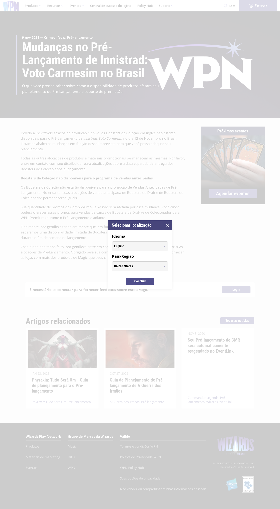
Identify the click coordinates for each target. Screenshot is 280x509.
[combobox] (136, 246)
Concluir (140, 281)
